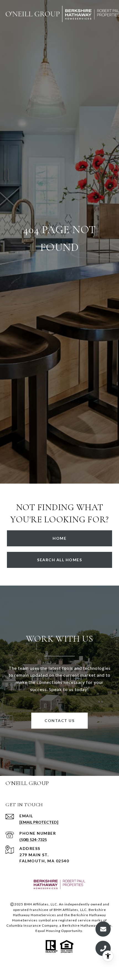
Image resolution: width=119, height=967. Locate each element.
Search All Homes (59, 559)
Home (59, 538)
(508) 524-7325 (33, 839)
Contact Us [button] (59, 720)
